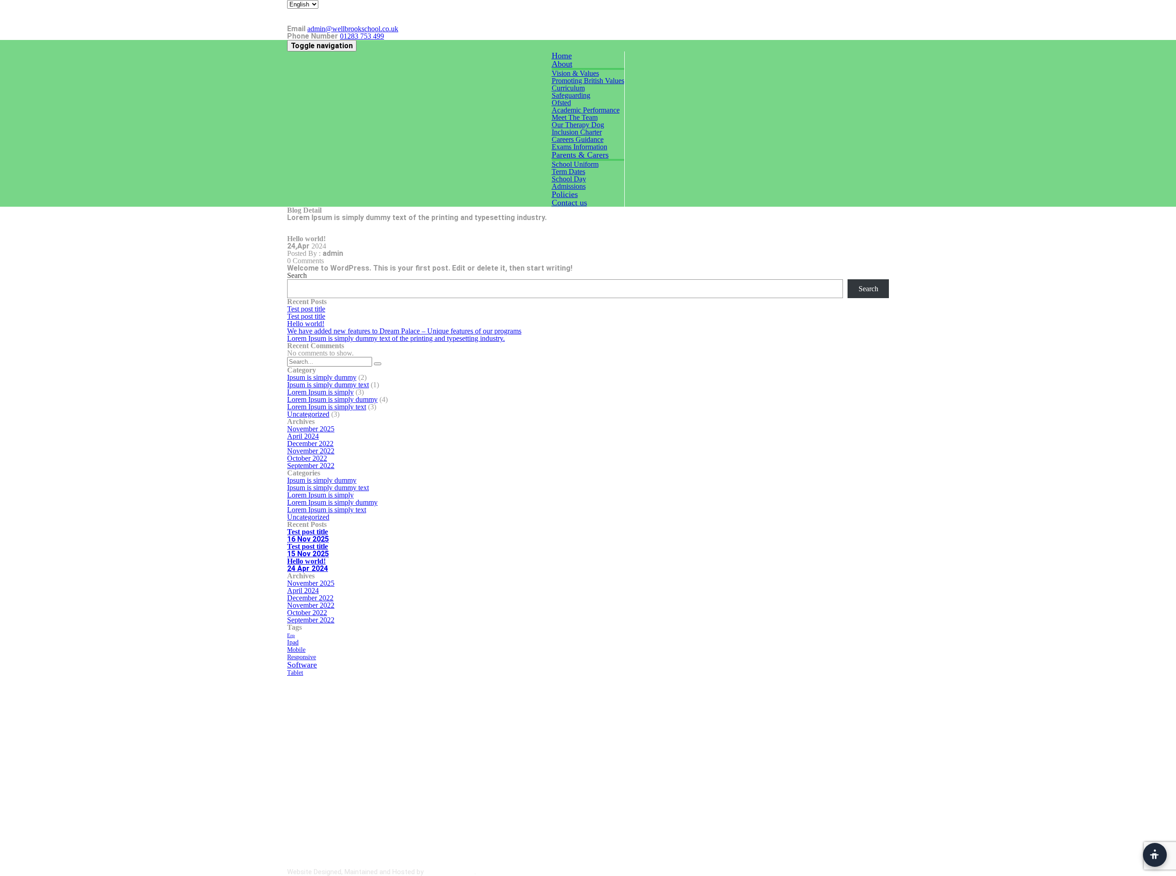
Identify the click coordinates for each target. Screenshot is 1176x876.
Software (302, 664)
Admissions (569, 186)
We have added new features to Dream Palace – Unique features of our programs (404, 331)
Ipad (293, 642)
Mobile (296, 649)
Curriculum (568, 88)
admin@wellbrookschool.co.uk (352, 29)
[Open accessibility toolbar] (1155, 855)
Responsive (301, 657)
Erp (291, 635)
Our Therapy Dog (578, 125)
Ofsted (561, 103)
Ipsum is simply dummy (321, 377)
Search (297, 275)
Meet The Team (575, 117)
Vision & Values (575, 73)
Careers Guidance (578, 139)
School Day (569, 179)
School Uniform (575, 164)
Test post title (306, 309)
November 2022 (310, 451)
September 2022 (310, 465)
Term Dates (568, 171)
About (562, 63)
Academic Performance (586, 110)
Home (562, 55)
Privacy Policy (868, 872)
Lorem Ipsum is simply (320, 392)
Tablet (295, 672)
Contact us (569, 202)
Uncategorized (308, 414)
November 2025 (310, 429)
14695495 (359, 759)
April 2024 (303, 436)
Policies (565, 194)
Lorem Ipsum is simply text (326, 407)
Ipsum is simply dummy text (328, 385)
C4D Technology (450, 872)
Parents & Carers (580, 154)
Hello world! (305, 324)
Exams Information (579, 147)
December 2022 (310, 443)
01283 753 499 (362, 36)
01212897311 (355, 767)
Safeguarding (571, 95)
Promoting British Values (588, 81)
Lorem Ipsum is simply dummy (332, 399)
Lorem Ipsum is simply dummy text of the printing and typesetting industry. (396, 338)
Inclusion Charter (577, 132)
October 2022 (307, 458)
